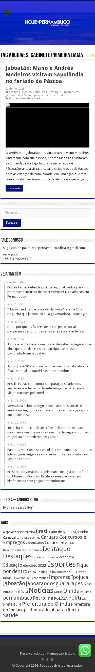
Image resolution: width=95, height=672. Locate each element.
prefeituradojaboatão (45, 609)
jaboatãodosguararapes (54, 583)
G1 (72, 571)
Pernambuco (49, 95)
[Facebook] (47, 660)
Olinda (71, 591)
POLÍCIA (61, 598)
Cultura (51, 542)
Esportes (61, 564)
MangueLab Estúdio (61, 653)
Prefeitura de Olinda (46, 604)
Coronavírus (35, 543)
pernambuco (17, 598)
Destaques (71, 92)
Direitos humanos (45, 557)
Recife (74, 609)
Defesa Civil (66, 543)
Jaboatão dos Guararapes (22, 95)
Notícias (41, 590)
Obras (58, 592)
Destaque (56, 549)
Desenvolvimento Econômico (22, 550)
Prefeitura (12, 604)
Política (63, 95)
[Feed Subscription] (93, 56)
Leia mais (14, 188)
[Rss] (43, 660)
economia (66, 557)
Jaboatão (14, 583)
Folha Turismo (58, 572)
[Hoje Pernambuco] (47, 22)
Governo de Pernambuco (31, 578)
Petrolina (43, 598)
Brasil (42, 531)
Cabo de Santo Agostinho (68, 532)
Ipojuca (79, 577)
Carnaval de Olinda (28, 537)
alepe (6, 532)
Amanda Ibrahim (20, 92)
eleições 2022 (34, 565)
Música (23, 592)
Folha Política (37, 572)
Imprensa (59, 577)
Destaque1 (55, 92)
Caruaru (50, 537)
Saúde (10, 615)
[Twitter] (52, 660)
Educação (12, 565)
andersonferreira (23, 532)
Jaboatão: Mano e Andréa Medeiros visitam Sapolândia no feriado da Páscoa (45, 74)
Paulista (85, 592)
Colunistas (40, 92)
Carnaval (9, 537)
